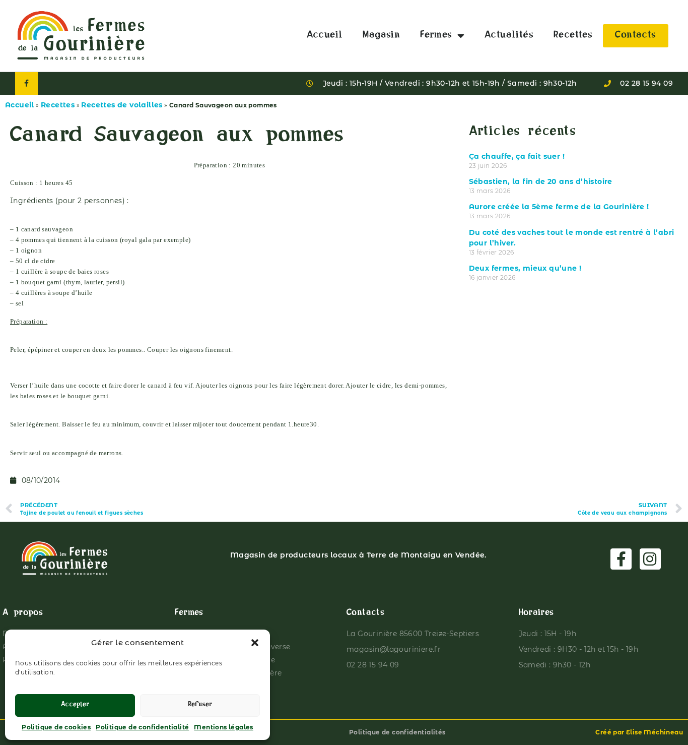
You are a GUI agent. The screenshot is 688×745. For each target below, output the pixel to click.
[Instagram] (650, 559)
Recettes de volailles (121, 104)
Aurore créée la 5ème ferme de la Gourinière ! (559, 206)
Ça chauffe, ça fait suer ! (517, 156)
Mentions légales (223, 727)
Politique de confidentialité (142, 727)
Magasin (381, 35)
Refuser (200, 705)
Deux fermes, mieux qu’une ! (525, 268)
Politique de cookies (56, 727)
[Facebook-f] (26, 83)
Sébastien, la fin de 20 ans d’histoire (540, 181)
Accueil (325, 35)
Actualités (509, 35)
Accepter (75, 705)
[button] (255, 643)
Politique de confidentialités (397, 732)
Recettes (573, 35)
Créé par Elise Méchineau (639, 732)
